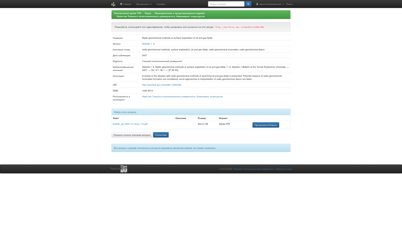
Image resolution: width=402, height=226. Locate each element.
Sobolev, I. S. (148, 43)
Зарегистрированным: (270, 3)
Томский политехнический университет (253, 168)
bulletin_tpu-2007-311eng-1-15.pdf (130, 123)
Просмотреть (143, 3)
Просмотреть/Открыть (266, 124)
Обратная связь (284, 168)
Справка (160, 3)
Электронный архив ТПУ (127, 13)
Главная (126, 3)
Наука (148, 13)
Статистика (161, 134)
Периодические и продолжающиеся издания (180, 13)
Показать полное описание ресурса (132, 134)
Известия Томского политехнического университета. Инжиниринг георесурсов (161, 16)
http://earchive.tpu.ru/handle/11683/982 (161, 84)
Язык (288, 3)
